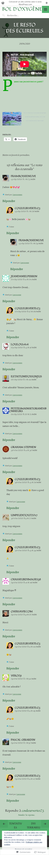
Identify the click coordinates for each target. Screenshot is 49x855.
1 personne (24, 263)
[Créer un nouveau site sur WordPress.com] (24, 3)
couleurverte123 (27, 208)
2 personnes (17, 363)
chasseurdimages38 (26, 579)
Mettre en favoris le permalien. (16, 155)
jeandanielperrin (24, 276)
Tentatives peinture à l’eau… (15, 829)
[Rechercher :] (18, 15)
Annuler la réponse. (26, 815)
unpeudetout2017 (24, 515)
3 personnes (17, 195)
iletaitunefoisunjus (26, 376)
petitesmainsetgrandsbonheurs (27, 410)
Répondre (8, 201)
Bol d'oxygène (22, 9)
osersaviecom (22, 611)
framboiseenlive (23, 176)
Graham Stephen (23, 447)
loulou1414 (20, 344)
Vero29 (16, 676)
